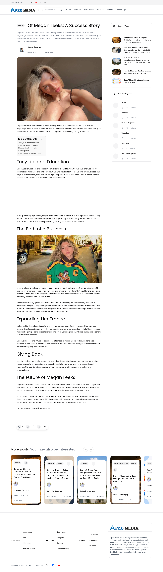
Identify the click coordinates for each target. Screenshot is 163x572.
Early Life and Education (29, 143)
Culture (17, 463)
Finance (59, 464)
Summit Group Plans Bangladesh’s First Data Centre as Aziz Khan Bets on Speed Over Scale (137, 61)
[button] (45, 3)
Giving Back (24, 151)
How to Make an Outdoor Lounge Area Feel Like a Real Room (137, 72)
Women (125, 113)
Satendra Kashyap (21, 490)
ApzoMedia (45, 408)
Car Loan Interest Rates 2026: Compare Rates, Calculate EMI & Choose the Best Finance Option (137, 50)
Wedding (125, 133)
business (92, 326)
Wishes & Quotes (129, 123)
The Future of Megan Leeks (30, 153)
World (124, 103)
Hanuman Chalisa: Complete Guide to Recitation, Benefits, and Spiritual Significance (137, 40)
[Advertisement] (59, 195)
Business (51, 464)
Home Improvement (121, 463)
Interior (133, 463)
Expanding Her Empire (28, 148)
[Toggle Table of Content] (40, 139)
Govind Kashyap (34, 47)
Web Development (129, 153)
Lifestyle (21, 25)
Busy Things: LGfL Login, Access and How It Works (136, 81)
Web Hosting (127, 143)
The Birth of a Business (28, 145)
